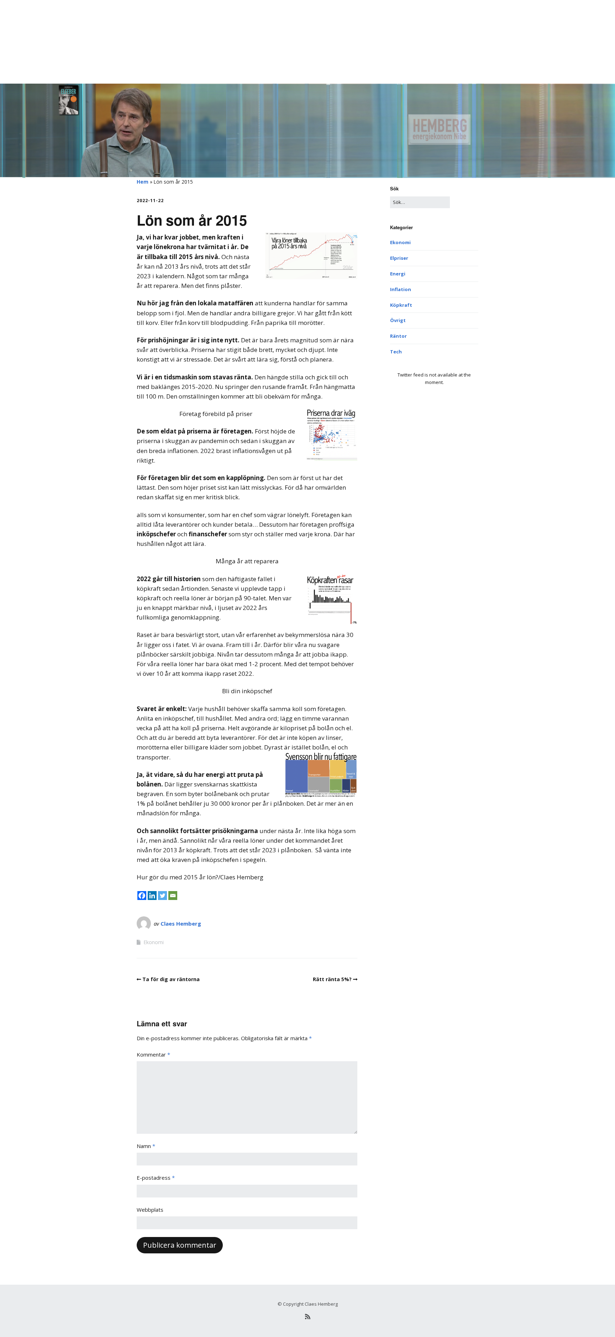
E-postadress (156, 1177)
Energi (397, 273)
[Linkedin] (152, 895)
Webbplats (150, 1209)
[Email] (172, 895)
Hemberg (149, 15)
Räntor (398, 336)
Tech (396, 351)
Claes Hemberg (181, 923)
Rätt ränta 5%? (332, 979)
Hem (142, 181)
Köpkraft (401, 305)
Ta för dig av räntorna (171, 979)
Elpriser (399, 258)
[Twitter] (162, 895)
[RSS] (307, 1316)
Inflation (400, 289)
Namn (146, 1145)
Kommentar (153, 1054)
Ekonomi (153, 942)
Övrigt (398, 320)
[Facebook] (141, 895)
